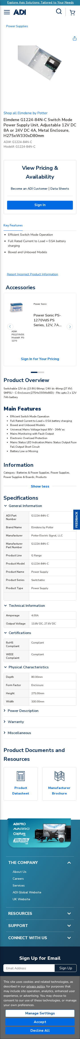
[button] (76, 520)
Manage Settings (40, 1013)
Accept (40, 1022)
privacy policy (35, 986)
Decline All (40, 1030)
